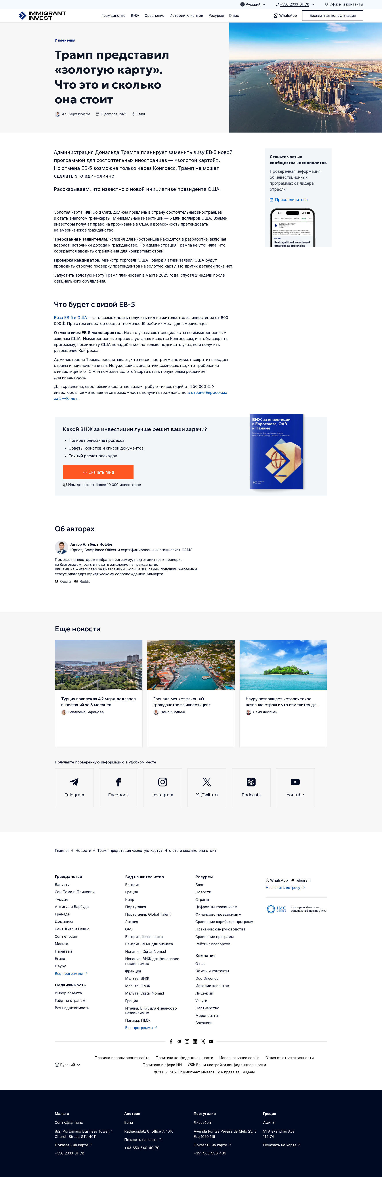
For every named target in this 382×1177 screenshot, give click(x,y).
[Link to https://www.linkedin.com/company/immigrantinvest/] (195, 1041)
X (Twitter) (207, 794)
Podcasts (251, 794)
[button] (99, 693)
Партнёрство (207, 1008)
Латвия (131, 921)
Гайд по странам (70, 1000)
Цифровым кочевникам (216, 907)
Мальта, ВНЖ (137, 978)
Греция (131, 892)
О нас (234, 15)
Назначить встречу (283, 887)
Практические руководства (220, 929)
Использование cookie (239, 1058)
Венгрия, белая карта (144, 936)
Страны (202, 899)
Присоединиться (291, 199)
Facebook (118, 794)
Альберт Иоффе (76, 114)
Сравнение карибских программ (224, 921)
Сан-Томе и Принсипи (75, 892)
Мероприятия (207, 1015)
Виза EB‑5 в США (70, 317)
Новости (83, 850)
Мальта (61, 944)
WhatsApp (288, 15)
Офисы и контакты (212, 971)
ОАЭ (129, 929)
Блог (199, 885)
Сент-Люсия (66, 936)
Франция (133, 971)
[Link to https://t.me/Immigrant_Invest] (179, 1041)
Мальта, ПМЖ (137, 986)
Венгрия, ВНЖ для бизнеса (149, 944)
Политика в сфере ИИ (162, 1065)
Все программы (69, 973)
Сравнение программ (214, 936)
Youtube (295, 794)
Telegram (74, 794)
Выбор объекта (68, 993)
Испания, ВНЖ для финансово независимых (152, 961)
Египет (61, 958)
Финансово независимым (218, 914)
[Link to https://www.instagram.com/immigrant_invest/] (187, 1041)
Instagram (162, 794)
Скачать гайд (101, 472)
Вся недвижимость (72, 1008)
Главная (62, 850)
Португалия (135, 907)
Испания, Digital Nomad (145, 951)
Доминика (64, 921)
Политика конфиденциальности (184, 1058)
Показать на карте (71, 1145)
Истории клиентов (186, 15)
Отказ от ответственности (289, 1058)
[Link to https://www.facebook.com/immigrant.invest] (171, 1041)
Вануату (62, 884)
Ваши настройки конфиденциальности (231, 1065)
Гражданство (113, 15)
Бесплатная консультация (332, 15)
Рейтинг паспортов (212, 944)
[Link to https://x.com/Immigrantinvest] (203, 1041)
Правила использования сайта (122, 1058)
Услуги (201, 1001)
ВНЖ (135, 15)
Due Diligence (206, 978)
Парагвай (63, 951)
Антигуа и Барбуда (72, 906)
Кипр (129, 899)
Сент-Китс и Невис (72, 929)
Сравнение (154, 15)
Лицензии (204, 993)
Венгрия (132, 885)
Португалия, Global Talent (147, 914)
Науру (60, 966)
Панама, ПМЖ (138, 1020)
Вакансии (203, 1023)
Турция (61, 899)
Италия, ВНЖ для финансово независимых (151, 1010)
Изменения (65, 40)
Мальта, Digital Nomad (144, 993)
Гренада (62, 914)
